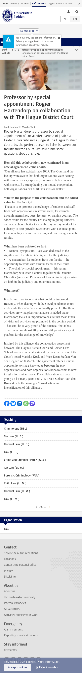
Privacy (8, 571)
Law (6, 529)
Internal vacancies (15, 603)
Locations (10, 559)
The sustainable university (19, 597)
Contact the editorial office (20, 565)
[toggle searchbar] (77, 11)
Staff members (39, 3)
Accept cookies (17, 667)
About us (9, 591)
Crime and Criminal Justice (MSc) (25, 460)
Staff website (6, 51)
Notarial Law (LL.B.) (16, 444)
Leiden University (10, 3)
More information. (49, 662)
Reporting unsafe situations (21, 635)
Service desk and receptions (21, 553)
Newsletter (10, 650)
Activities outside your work (21, 615)
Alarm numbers (13, 629)
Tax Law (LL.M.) (14, 468)
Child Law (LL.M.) (15, 483)
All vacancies (12, 609)
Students (25, 3)
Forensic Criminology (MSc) (21, 475)
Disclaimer (10, 577)
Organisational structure (60, 3)
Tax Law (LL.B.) (13, 436)
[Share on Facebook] (7, 403)
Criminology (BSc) (15, 429)
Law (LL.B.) (11, 452)
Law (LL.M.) (11, 499)
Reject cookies (48, 667)
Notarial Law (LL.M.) (17, 491)
